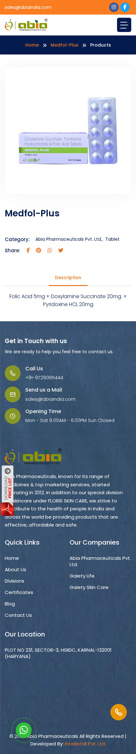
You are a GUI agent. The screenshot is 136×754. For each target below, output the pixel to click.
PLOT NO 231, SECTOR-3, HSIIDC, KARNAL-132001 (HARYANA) (58, 653)
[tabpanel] (68, 300)
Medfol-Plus (64, 45)
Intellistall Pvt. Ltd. (85, 743)
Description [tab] (68, 277)
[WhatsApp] (24, 730)
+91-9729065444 (44, 377)
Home (32, 45)
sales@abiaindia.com (28, 7)
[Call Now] (118, 712)
